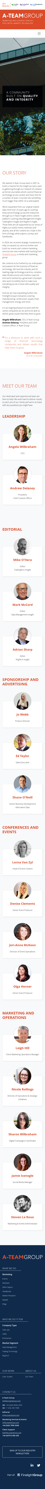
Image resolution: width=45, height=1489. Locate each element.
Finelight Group (9, 254)
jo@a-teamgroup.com (10, 1422)
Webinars (6, 1283)
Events (5, 1279)
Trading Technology (9, 1351)
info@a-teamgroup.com (11, 1401)
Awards (5, 1300)
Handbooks (6, 1291)
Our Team (29, 1376)
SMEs (4, 1334)
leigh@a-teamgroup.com (11, 1432)
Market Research (9, 1295)
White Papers (7, 1287)
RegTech (5, 1355)
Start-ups (6, 1330)
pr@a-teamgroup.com (10, 1415)
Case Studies (7, 1376)
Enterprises (6, 1338)
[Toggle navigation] (39, 33)
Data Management (9, 1347)
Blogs (4, 1304)
